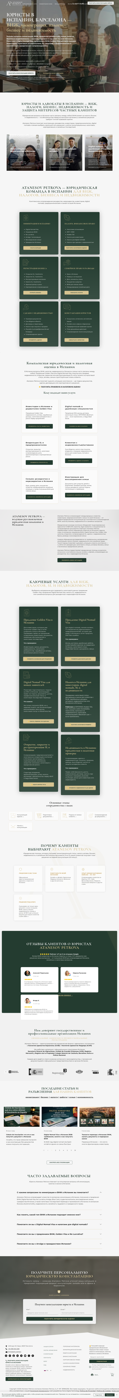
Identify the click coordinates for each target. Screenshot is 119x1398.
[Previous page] (47, 1150)
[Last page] (75, 1150)
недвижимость (85, 1097)
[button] (112, 1374)
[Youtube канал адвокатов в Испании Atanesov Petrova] (25, 1356)
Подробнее (98, 1395)
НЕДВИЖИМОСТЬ (69, 1370)
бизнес (44, 1097)
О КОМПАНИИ (48, 1354)
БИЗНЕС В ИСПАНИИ (70, 1356)
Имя (28, 1309)
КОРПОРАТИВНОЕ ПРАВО (71, 1359)
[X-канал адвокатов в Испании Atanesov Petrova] (29, 1356)
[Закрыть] (117, 1395)
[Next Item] (109, 152)
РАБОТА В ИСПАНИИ (70, 1353)
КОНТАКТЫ (47, 1357)
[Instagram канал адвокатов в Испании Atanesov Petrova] (6, 1356)
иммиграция (32, 1097)
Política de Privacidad (88, 1391)
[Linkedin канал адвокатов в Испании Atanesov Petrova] (17, 1356)
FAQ (45, 1365)
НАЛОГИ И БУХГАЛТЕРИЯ (71, 1363)
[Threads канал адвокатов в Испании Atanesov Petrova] (33, 1356)
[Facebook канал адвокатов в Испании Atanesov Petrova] (14, 1356)
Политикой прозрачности (39, 1391)
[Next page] (71, 1150)
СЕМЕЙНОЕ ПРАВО (69, 1366)
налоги (54, 1097)
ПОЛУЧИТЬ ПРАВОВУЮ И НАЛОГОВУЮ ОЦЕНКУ (61, 387)
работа (63, 1097)
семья (72, 1097)
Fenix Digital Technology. (70, 1391)
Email (63, 1309)
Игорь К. (36, 1000)
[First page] (44, 1150)
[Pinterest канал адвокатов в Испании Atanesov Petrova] (10, 1356)
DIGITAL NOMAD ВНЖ (50, 1350)
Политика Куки (19, 1396)
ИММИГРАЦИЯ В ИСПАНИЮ (72, 1349)
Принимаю (109, 1395)
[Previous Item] (6, 1072)
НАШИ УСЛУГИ (48, 1346)
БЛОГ (45, 1361)
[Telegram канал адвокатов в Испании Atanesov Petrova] (21, 1356)
